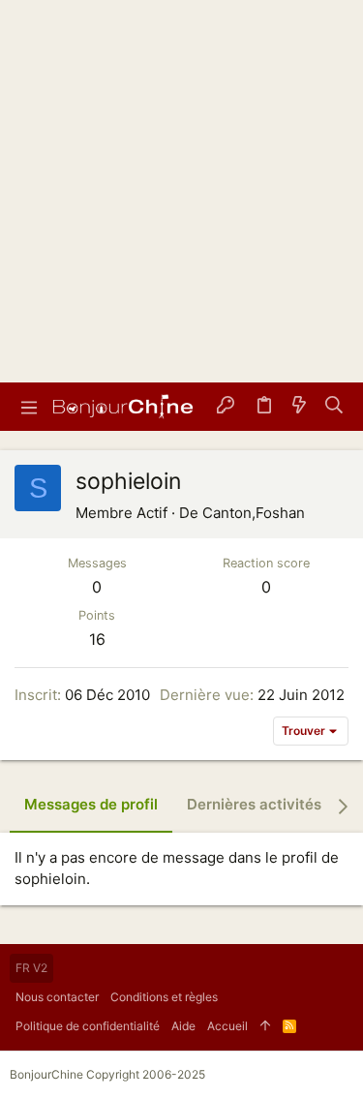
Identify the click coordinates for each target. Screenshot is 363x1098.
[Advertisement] (181, 191)
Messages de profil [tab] (91, 804)
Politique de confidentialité (87, 1026)
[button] (29, 406)
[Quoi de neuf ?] (299, 407)
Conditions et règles (164, 997)
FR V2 (31, 968)
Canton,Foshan (253, 512)
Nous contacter (57, 997)
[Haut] (265, 1026)
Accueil (227, 1026)
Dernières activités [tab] (254, 804)
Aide (183, 1026)
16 (97, 639)
